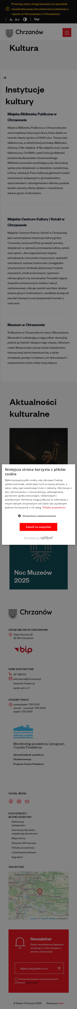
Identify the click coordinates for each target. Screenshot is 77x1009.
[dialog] (38, 504)
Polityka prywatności (54, 507)
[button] (38, 515)
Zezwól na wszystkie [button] (38, 526)
